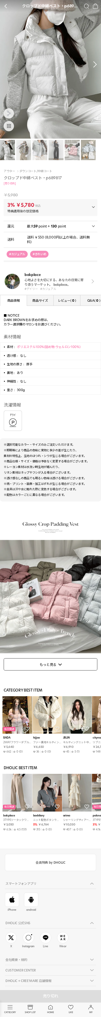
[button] (94, 64)
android (31, 910)
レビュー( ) (67, 300)
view (91, 281)
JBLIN (66, 737)
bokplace (9, 815)
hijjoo (36, 737)
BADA (7, 737)
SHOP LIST (30, 1012)
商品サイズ (40, 300)
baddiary (38, 815)
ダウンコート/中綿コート (35, 171)
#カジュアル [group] (17, 254)
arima (66, 815)
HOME (50, 1012)
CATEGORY (10, 1012)
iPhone (12, 910)
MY (91, 1012)
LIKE (71, 1012)
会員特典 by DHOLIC (50, 862)
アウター (9, 171)
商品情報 (13, 300)
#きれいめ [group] (39, 254)
